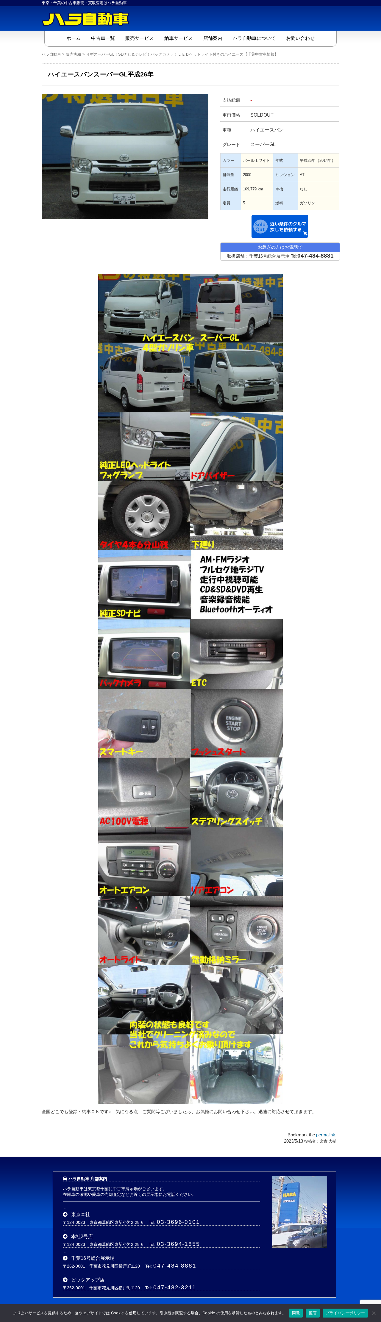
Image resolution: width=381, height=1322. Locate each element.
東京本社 (80, 1214)
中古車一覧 (103, 38)
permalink (325, 1135)
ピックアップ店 (87, 1279)
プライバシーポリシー (345, 1312)
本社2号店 (82, 1236)
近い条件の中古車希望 (279, 226)
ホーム (73, 38)
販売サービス (139, 38)
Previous (33, 146)
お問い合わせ (300, 38)
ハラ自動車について (254, 38)
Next (217, 146)
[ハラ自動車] (86, 18)
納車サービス (178, 38)
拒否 (313, 1312)
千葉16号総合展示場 (93, 1258)
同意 (296, 1312)
